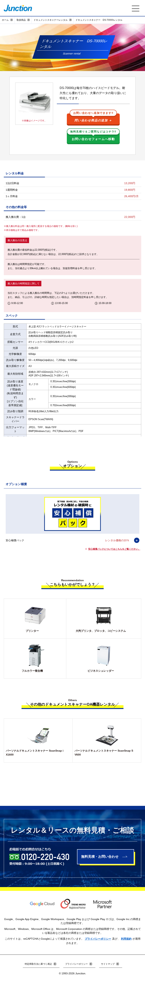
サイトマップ (108, 964)
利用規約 (126, 938)
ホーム (5, 20)
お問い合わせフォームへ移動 (93, 136)
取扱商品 (21, 20)
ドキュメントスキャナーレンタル (51, 20)
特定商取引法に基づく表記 (38, 964)
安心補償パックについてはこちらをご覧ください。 (114, 549)
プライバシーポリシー (98, 938)
